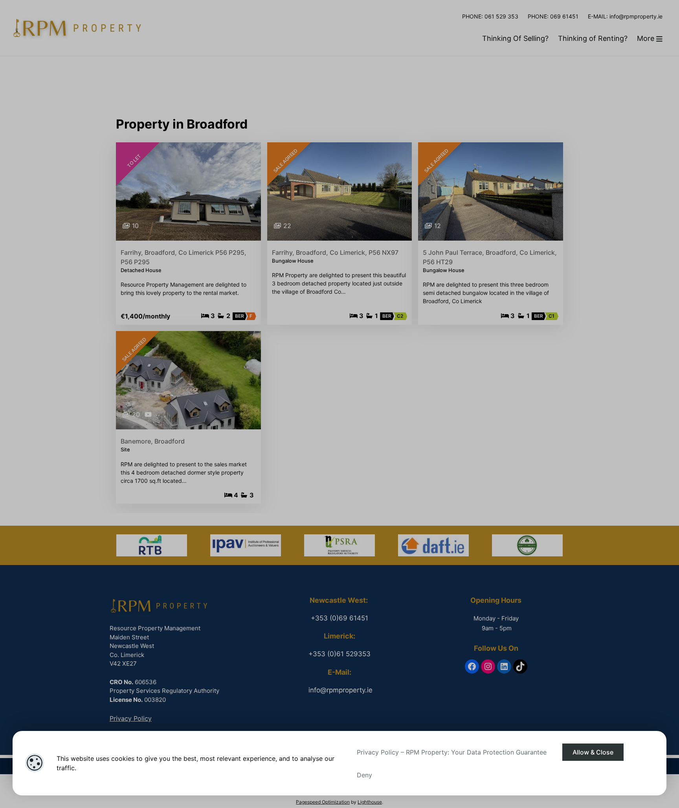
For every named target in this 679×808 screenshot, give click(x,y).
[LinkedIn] (504, 666)
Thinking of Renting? (593, 38)
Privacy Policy (131, 718)
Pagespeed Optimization (323, 802)
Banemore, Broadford (153, 441)
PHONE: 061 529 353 (490, 16)
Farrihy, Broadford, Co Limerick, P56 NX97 (335, 252)
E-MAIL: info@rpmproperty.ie (625, 16)
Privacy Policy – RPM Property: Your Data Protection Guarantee (452, 752)
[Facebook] (472, 666)
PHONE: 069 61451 (553, 16)
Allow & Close (593, 752)
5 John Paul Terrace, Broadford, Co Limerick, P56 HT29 (490, 257)
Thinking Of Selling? (515, 38)
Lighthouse (370, 802)
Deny (364, 775)
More (646, 38)
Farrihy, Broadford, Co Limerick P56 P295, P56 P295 (183, 257)
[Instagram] (488, 666)
